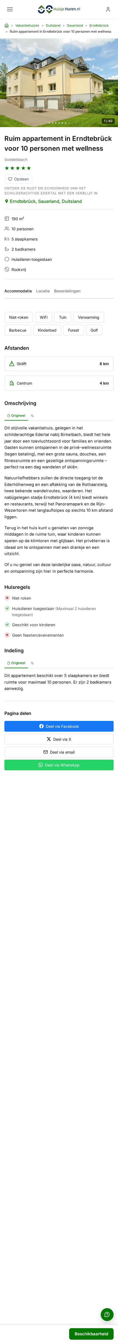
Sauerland (75, 25)
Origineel (18, 415)
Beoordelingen (67, 291)
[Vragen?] (107, 1314)
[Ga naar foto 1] (49, 123)
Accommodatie (18, 291)
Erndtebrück (99, 25)
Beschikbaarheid (91, 1333)
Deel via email (62, 752)
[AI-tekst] (32, 416)
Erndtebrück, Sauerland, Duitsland (46, 201)
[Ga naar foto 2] (52, 123)
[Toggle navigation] (9, 9)
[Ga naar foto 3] (56, 123)
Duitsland (53, 25)
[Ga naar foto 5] (62, 123)
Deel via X (62, 739)
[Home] (6, 25)
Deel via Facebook (62, 726)
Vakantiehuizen (27, 25)
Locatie (43, 291)
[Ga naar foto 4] (59, 123)
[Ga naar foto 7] (68, 123)
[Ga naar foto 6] (65, 123)
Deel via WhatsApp (62, 765)
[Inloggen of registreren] (108, 9)
